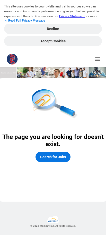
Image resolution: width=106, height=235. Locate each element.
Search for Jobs (53, 157)
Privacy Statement (72, 16)
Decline (53, 29)
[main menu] (97, 59)
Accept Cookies (53, 41)
